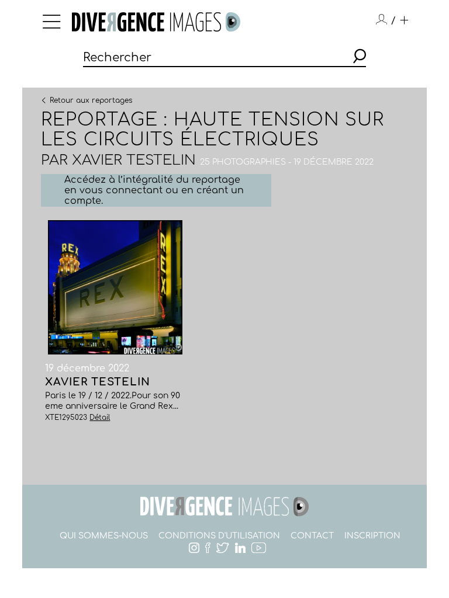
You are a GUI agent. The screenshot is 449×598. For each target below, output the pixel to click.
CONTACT (312, 535)
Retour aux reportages (91, 99)
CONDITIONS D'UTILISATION (219, 535)
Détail (99, 417)
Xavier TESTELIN (134, 160)
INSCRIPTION (372, 535)
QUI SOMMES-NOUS (104, 535)
